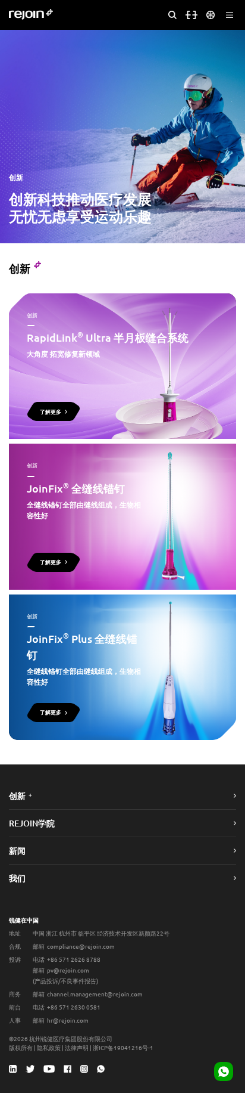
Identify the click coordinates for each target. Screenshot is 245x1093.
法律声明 (77, 1047)
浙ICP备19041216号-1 (123, 1047)
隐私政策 (49, 1047)
